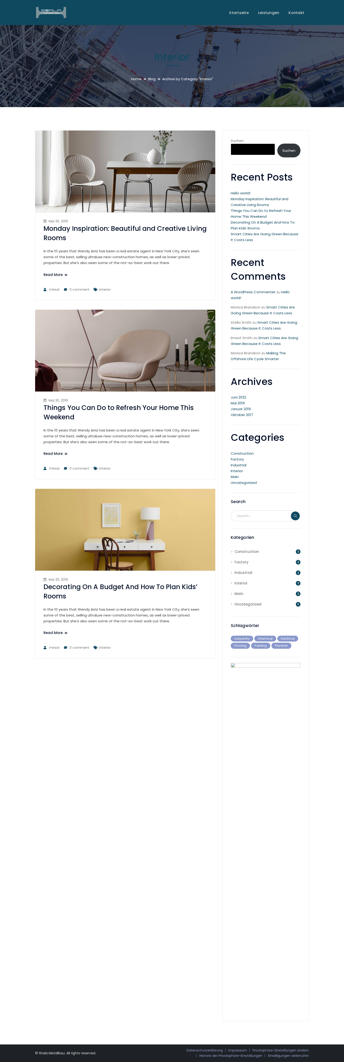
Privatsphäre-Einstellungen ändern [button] (281, 1050)
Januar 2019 (241, 408)
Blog (152, 78)
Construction (242, 453)
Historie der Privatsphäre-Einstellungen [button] (230, 1055)
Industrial (238, 465)
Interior (105, 289)
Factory (237, 459)
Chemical (265, 638)
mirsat (54, 289)
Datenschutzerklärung (205, 1050)
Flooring (240, 645)
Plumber (281, 645)
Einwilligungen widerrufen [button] (288, 1055)
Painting (261, 645)
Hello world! (240, 193)
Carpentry (242, 638)
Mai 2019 (238, 403)
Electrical (288, 638)
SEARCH (295, 515)
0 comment (79, 289)
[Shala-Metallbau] (51, 12)
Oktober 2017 (242, 414)
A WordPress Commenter (253, 292)
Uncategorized (244, 482)
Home (136, 78)
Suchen (237, 140)
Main (235, 476)
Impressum (237, 1050)
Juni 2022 (238, 397)
